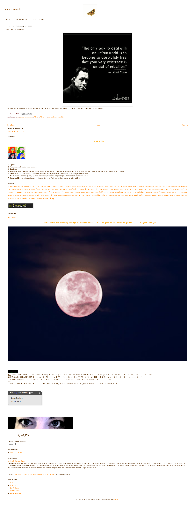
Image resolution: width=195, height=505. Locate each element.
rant (151, 195)
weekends (26, 198)
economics (11, 192)
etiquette (43, 192)
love (49, 117)
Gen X (96, 186)
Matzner (135, 186)
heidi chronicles (13, 9)
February (36, 117)
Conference (67, 186)
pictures (108, 195)
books (160, 189)
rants (155, 195)
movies (37, 195)
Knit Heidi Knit (15, 491)
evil (47, 192)
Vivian (99, 188)
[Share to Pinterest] (30, 114)
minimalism (20, 195)
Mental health (143, 186)
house (126, 192)
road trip (160, 195)
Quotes (38, 189)
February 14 (43, 117)
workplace (43, 198)
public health (129, 195)
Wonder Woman (114, 189)
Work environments (125, 189)
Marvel (130, 186)
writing (50, 198)
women (33, 198)
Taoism (75, 189)
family (51, 192)
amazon (147, 189)
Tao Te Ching (67, 189)
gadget (72, 192)
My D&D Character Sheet (16, 461)
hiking (111, 192)
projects (121, 195)
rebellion (61, 117)
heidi (101, 192)
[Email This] (22, 114)
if (133, 192)
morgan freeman (29, 195)
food (61, 192)
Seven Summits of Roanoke (50, 189)
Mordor (158, 186)
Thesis (87, 189)
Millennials (152, 186)
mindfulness (12, 195)
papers (76, 195)
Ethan (82, 186)
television (179, 195)
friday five (66, 192)
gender (77, 192)
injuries (136, 192)
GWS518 (91, 186)
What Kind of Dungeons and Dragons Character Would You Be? (34, 474)
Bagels (28, 186)
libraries (162, 192)
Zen (143, 189)
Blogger (115, 499)
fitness (57, 192)
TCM (11, 483)
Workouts (135, 189)
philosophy (54, 117)
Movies (8, 19)
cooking (184, 189)
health (97, 192)
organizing (71, 195)
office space (64, 195)
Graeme (101, 186)
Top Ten (93, 189)
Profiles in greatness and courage (25, 189)
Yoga (140, 189)
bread (165, 189)
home (121, 192)
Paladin (175, 186)
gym (92, 192)
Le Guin (125, 186)
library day (170, 192)
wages (14, 198)
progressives (115, 195)
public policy (139, 195)
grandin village (85, 192)
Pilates (13, 189)
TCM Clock (13, 485)
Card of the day (52, 186)
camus (22, 117)
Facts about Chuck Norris (16, 131)
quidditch (147, 195)
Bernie (38, 186)
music (50, 195)
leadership (156, 192)
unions (10, 198)
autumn (152, 189)
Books (41, 19)
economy (18, 192)
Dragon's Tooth (76, 186)
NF (161, 186)
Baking (34, 186)
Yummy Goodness (21, 19)
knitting (142, 192)
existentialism (29, 117)
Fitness (33, 19)
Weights (105, 189)
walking (19, 198)
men (185, 192)
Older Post (185, 125)
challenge (171, 189)
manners (182, 192)
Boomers (43, 186)
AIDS (10, 186)
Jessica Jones (113, 186)
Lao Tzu (119, 186)
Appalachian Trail (17, 186)
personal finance (90, 195)
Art (18, 117)
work (38, 198)
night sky (57, 195)
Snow (61, 189)
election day (32, 192)
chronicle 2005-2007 (16, 452)
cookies (177, 189)
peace (81, 195)
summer (172, 195)
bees (156, 189)
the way (184, 195)
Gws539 (106, 186)
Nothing (170, 186)
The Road (82, 189)
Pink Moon (12, 217)
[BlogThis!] (24, 114)
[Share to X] (26, 114)
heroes (106, 192)
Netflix (165, 186)
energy (38, 192)
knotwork (149, 192)
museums (44, 195)
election (25, 192)
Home (98, 125)
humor (130, 192)
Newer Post (10, 125)
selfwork (166, 195)
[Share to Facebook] (28, 114)
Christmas (60, 186)
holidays (116, 192)
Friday (86, 186)
